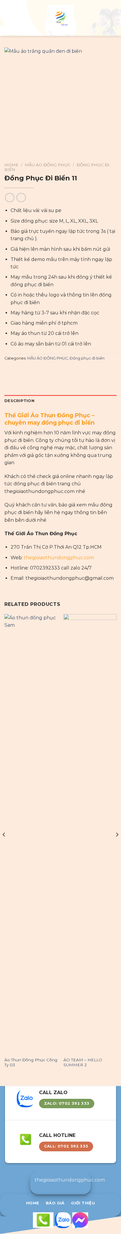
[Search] (114, 17)
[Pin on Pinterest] (36, 370)
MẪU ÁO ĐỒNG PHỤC (47, 164)
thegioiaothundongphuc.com (59, 557)
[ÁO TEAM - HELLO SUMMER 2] (90, 834)
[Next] (117, 846)
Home (11, 164)
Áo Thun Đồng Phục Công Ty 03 (30, 1062)
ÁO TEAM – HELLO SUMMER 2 (82, 1062)
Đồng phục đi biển (87, 358)
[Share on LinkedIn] (43, 370)
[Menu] (7, 18)
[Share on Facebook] (15, 370)
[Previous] (4, 846)
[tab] (60, 401)
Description (19, 401)
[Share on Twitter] (22, 370)
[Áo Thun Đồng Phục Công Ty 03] (31, 834)
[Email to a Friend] (29, 370)
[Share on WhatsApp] (8, 370)
